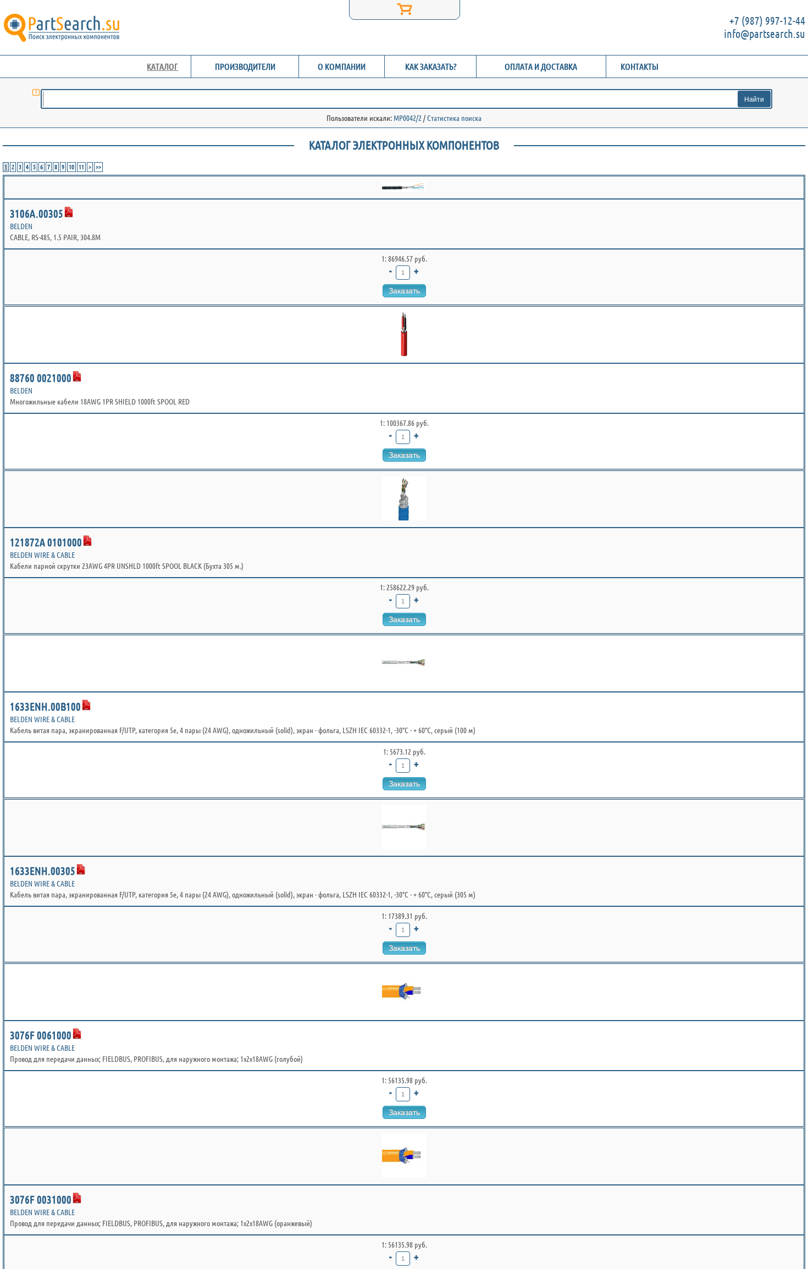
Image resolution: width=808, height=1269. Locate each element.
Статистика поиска (454, 118)
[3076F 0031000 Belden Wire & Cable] (404, 1156)
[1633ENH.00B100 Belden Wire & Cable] (404, 663)
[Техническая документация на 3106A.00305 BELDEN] (68, 212)
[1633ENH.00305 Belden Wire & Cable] (404, 827)
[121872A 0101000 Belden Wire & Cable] (404, 499)
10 (71, 166)
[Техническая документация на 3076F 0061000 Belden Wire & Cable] (76, 1033)
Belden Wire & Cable (42, 555)
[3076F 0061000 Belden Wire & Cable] (404, 992)
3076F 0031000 (40, 1199)
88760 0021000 (40, 378)
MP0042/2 (408, 118)
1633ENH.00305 (42, 871)
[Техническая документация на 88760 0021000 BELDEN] (76, 376)
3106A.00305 (36, 213)
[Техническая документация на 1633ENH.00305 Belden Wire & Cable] (80, 869)
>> (98, 166)
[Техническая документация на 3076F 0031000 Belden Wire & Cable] (76, 1198)
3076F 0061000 (40, 1035)
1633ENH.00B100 (45, 706)
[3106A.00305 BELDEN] (404, 187)
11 (81, 166)
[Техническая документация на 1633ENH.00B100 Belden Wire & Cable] (86, 705)
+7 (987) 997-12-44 (767, 20)
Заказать (404, 290)
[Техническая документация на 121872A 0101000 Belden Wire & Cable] (87, 540)
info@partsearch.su (764, 33)
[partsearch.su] (61, 27)
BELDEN (21, 226)
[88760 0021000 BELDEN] (404, 334)
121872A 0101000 (46, 542)
